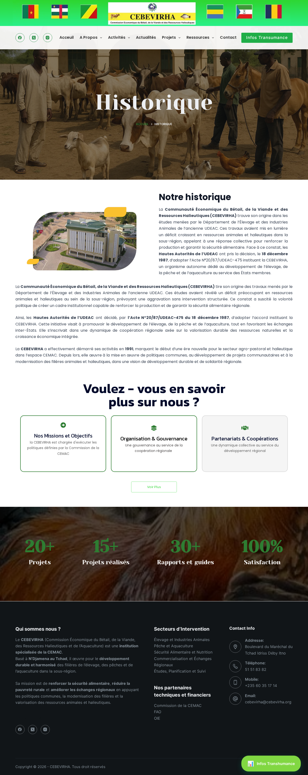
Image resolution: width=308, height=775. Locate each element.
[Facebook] (20, 37)
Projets (169, 37)
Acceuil (66, 37)
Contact (228, 37)
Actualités (146, 37)
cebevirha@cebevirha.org (268, 701)
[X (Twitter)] (33, 37)
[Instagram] (47, 37)
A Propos (88, 37)
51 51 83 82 (255, 669)
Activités (116, 37)
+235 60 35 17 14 (261, 685)
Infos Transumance (267, 37)
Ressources (197, 37)
